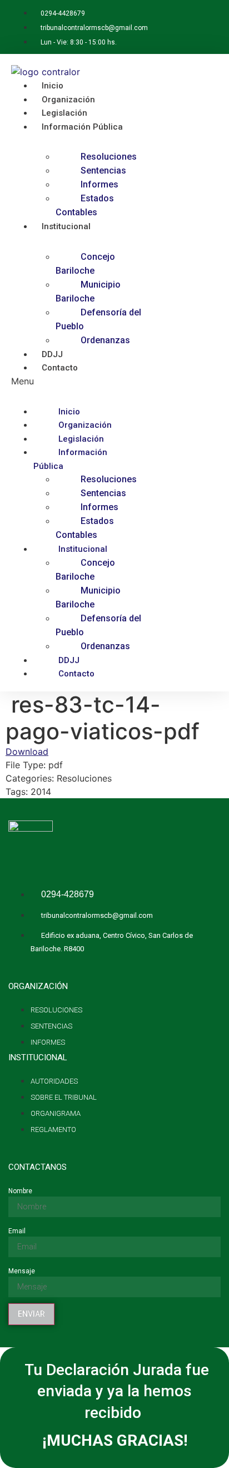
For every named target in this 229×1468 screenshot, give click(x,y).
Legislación (81, 439)
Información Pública (82, 127)
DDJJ (68, 660)
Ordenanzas (105, 340)
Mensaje (21, 1271)
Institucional (66, 226)
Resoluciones (109, 156)
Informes (99, 184)
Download (27, 751)
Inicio (69, 412)
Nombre (20, 1191)
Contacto (60, 368)
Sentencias (103, 170)
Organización (85, 425)
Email (17, 1231)
